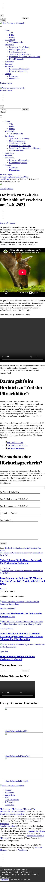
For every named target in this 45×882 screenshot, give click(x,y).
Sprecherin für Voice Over (20, 54)
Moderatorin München (21, 809)
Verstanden (4, 879)
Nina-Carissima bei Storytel (16, 781)
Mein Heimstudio (16, 59)
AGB (7, 797)
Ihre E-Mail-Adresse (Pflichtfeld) (14, 499)
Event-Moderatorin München (12, 814)
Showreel (8, 64)
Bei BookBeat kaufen (16, 448)
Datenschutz (14, 78)
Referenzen (9, 66)
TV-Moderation (18, 811)
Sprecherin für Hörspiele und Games (24, 57)
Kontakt (8, 73)
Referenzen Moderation (19, 69)
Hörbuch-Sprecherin (36, 831)
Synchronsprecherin (17, 52)
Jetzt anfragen (6, 83)
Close (3, 21)
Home (7, 30)
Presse (12, 37)
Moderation (5, 608)
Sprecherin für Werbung (19, 47)
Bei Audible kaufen (15, 442)
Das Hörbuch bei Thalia (17, 445)
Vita (11, 32)
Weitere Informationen (20, 879)
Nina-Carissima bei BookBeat (17, 756)
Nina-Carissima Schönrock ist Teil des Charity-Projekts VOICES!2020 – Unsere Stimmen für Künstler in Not (21, 636)
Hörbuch (8, 548)
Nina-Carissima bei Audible (16, 731)
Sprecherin (9, 44)
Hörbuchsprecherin (17, 49)
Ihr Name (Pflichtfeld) (9, 492)
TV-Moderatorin (16, 42)
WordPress (22, 850)
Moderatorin (10, 40)
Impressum (13, 76)
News (2, 188)
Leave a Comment (7, 223)
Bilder (11, 35)
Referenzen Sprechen (18, 71)
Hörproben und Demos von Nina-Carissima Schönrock (17, 658)
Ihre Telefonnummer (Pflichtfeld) (14, 506)
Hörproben (9, 61)
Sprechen (9, 188)
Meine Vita (9, 804)
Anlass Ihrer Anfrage (9, 513)
